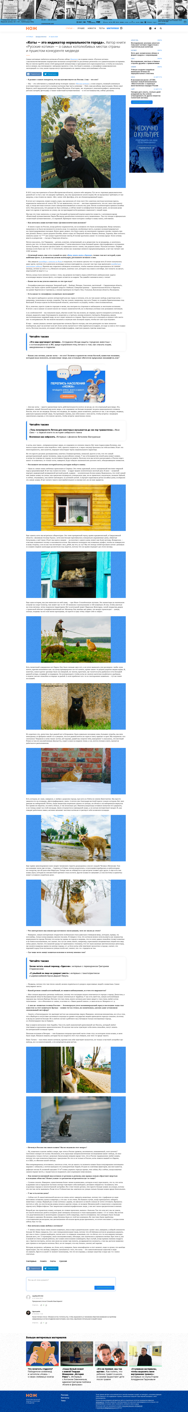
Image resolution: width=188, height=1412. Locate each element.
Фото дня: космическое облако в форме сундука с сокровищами (145, 54)
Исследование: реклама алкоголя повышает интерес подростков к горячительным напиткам (145, 45)
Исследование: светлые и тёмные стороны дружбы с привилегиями (145, 62)
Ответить (35, 1305)
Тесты (102, 28)
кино (133, 77)
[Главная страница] (31, 28)
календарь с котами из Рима (50, 261)
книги (43, 1261)
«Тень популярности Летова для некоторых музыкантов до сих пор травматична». (74, 431)
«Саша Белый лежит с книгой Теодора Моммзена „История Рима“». (76, 1377)
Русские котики (82, 84)
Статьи (69, 28)
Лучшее (81, 28)
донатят (74, 59)
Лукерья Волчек (41, 37)
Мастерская (113, 28)
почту (137, 1404)
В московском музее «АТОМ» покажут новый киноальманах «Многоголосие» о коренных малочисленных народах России (144, 83)
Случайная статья (121, 28)
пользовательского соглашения (132, 1406)
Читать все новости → (142, 102)
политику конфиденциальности (107, 1408)
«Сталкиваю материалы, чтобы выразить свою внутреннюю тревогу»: (144, 1374)
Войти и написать (104, 1288)
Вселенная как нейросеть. (65, 437)
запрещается (100, 1402)
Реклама (64, 1395)
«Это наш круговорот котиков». (70, 344)
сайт (133, 89)
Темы (63, 1401)
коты (53, 1261)
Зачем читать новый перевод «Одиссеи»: (69, 967)
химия (133, 67)
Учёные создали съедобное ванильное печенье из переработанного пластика (142, 71)
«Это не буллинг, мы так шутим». (110, 1374)
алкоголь (134, 40)
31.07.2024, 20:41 (37, 1298)
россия (64, 1261)
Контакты (65, 1398)
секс (133, 58)
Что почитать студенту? (41, 1373)
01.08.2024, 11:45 (37, 1314)
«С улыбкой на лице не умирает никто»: (64, 974)
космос (134, 50)
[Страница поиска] (161, 28)
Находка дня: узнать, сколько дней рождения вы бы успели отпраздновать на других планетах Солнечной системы (145, 95)
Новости (92, 28)
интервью (29, 37)
